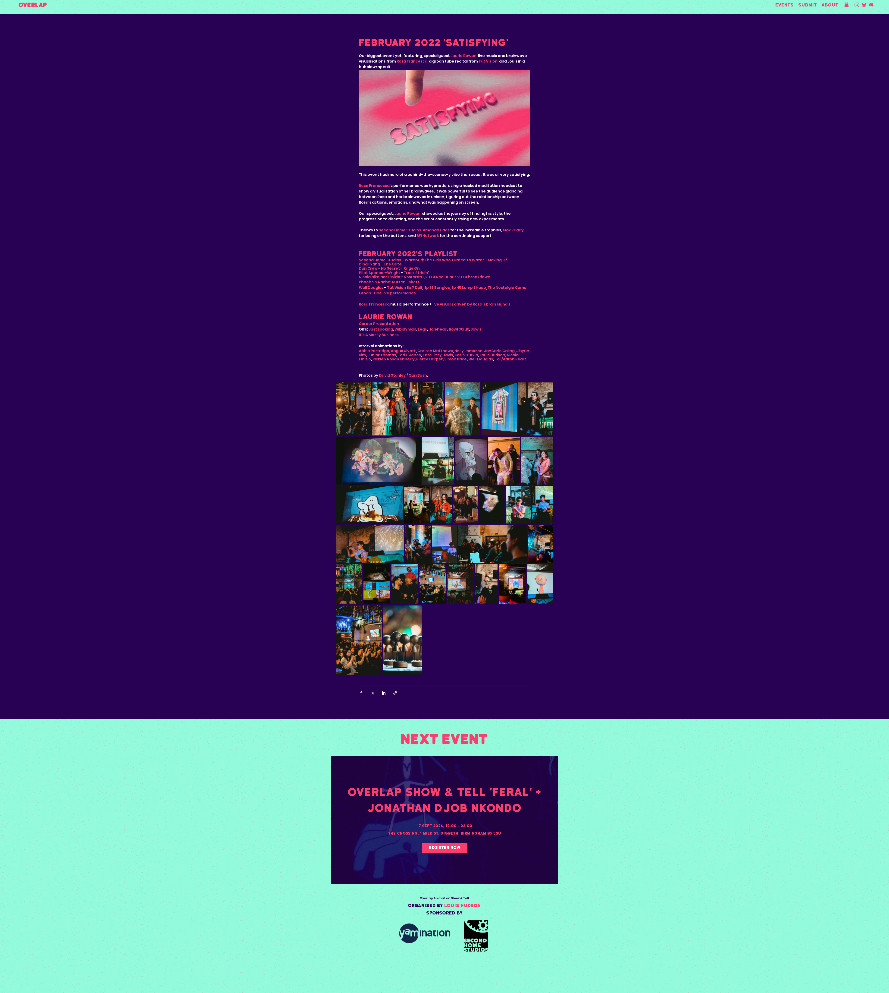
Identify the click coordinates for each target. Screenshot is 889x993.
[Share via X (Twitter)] (372, 693)
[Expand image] (353, 408)
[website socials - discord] (871, 5)
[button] (846, 4)
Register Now (444, 847)
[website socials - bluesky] (864, 5)
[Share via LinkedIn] (384, 693)
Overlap (33, 5)
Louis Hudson (462, 905)
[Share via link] (395, 693)
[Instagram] (857, 5)
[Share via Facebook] (361, 693)
